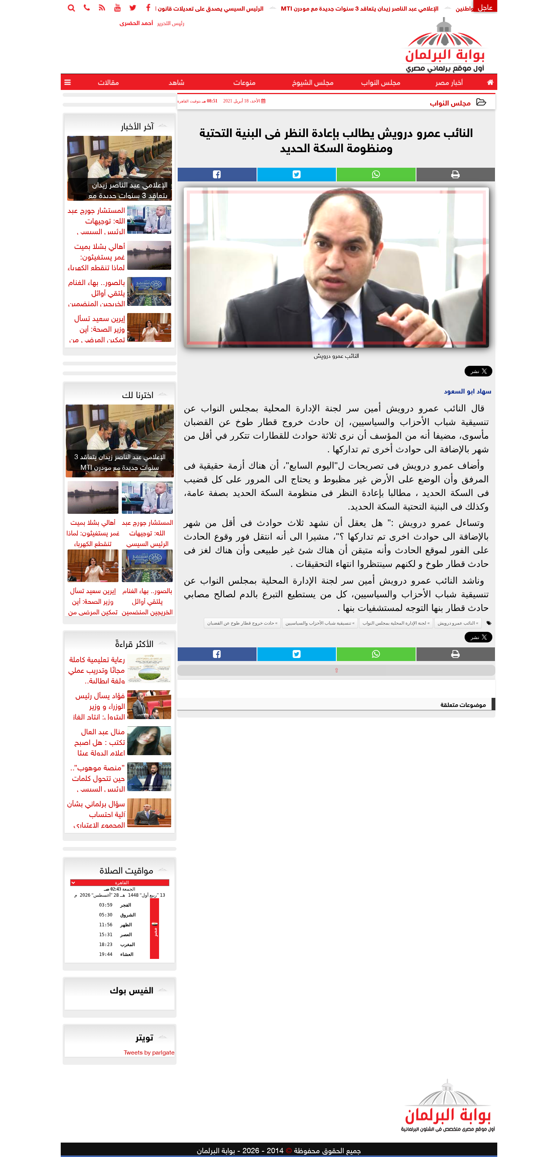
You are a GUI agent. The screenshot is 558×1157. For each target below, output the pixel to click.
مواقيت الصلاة (126, 868)
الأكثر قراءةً (134, 642)
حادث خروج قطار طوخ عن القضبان (240, 623)
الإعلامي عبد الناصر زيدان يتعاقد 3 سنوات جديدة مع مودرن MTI (390, 7)
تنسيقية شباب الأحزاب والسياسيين (318, 623)
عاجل (485, 6)
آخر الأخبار (137, 124)
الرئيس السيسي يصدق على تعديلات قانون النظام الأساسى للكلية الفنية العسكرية (193, 7)
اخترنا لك (137, 393)
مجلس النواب (450, 102)
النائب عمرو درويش (456, 623)
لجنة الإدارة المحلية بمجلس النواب (394, 623)
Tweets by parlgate (149, 1051)
